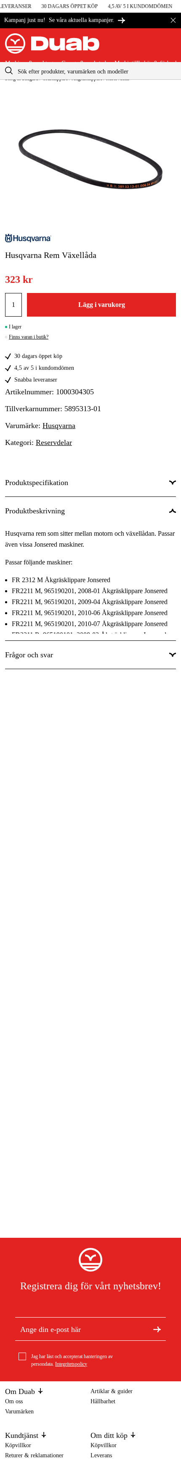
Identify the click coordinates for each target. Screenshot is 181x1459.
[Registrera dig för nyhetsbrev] (157, 1328)
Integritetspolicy (71, 1364)
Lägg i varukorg (101, 304)
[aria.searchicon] (9, 70)
